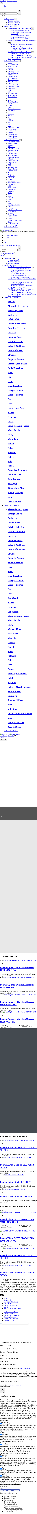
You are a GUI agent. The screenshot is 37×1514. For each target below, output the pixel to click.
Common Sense (15, 337)
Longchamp (13, 611)
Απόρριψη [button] (3, 1385)
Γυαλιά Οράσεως (9, 258)
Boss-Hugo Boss (15, 310)
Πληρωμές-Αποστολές (11, 235)
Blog (5, 1298)
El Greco (12, 355)
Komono (12, 417)
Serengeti (12, 483)
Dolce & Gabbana (16, 346)
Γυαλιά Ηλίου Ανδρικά (11, 297)
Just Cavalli (13, 598)
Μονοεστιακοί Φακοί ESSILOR (21, 292)
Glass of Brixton (15, 395)
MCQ (10, 434)
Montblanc (13, 439)
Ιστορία (6, 1307)
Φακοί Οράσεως (9, 265)
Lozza (10, 421)
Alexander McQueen (18, 306)
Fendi (10, 372)
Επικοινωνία (7, 237)
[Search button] (19, 248)
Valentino (12, 709)
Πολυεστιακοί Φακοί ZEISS (20, 273)
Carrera (12, 332)
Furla (10, 571)
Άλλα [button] (1, 1467)
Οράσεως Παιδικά (13, 263)
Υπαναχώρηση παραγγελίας (12, 1308)
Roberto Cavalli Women (19, 687)
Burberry (12, 315)
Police (11, 457)
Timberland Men (16, 488)
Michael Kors (14, 629)
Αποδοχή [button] (16, 1381)
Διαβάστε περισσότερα (15, 1385)
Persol (11, 443)
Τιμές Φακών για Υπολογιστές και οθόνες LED (22, 279)
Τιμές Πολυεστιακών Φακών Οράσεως (19, 267)
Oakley (11, 497)
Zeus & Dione (14, 501)
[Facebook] (1, 1295)
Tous (10, 704)
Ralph (10, 678)
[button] (18, 810)
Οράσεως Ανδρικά (13, 260)
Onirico (11, 642)
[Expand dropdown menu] (15, 265)
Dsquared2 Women (17, 549)
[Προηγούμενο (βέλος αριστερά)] (1, 1488)
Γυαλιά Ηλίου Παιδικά (11, 731)
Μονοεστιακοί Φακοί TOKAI (20, 290)
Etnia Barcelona (15, 368)
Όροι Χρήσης (8, 1303)
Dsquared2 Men (15, 350)
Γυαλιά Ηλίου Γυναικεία (11, 505)
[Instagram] (3, 1295)
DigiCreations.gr (25, 1368)
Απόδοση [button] (3, 1432)
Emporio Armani (16, 359)
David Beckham (15, 341)
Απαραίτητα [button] (3, 1474)
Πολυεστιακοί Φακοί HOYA (20, 277)
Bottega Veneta (15, 513)
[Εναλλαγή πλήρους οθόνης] (2, 1486)
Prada (11, 466)
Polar (10, 448)
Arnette (11, 301)
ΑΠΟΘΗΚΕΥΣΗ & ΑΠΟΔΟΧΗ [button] (10, 1484)
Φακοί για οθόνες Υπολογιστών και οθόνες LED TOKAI (22, 283)
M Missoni (13, 633)
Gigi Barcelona (15, 386)
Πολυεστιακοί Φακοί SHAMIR (20, 275)
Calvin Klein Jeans (17, 323)
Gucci (10, 399)
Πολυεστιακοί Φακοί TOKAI (20, 268)
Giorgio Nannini (16, 390)
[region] (18, 780)
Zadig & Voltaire (16, 722)
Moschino (12, 638)
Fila (9, 377)
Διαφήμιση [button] (3, 1455)
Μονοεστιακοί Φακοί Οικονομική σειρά (23, 294)
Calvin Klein (14, 319)
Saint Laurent (14, 479)
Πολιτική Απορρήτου (10, 1305)
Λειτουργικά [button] (4, 1422)
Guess (10, 403)
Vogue (11, 718)
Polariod (12, 452)
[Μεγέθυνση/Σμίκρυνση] (1, 1486)
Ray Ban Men (14, 474)
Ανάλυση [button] (3, 1443)
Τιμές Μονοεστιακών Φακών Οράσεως (19, 289)
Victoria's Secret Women (20, 713)
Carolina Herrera (16, 328)
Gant (10, 381)
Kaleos (11, 412)
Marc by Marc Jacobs (18, 426)
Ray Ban (12, 682)
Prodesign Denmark (17, 470)
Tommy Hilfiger (15, 492)
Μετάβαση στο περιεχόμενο (8, 1)
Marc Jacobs (14, 430)
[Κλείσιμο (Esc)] (6, 1486)
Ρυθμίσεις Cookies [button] (6, 1381)
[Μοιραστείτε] (4, 1486)
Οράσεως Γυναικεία (14, 262)
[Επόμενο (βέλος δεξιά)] (2, 1488)
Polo (10, 461)
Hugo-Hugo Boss (16, 408)
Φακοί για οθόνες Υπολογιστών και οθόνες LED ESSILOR (22, 286)
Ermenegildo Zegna (17, 363)
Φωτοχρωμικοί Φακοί (14, 296)
